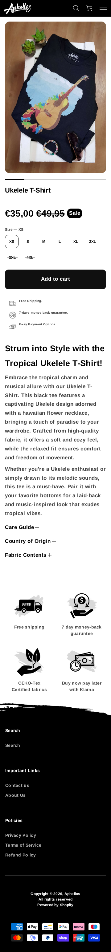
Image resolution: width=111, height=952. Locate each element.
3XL (12, 257)
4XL (30, 257)
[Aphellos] (17, 8)
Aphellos (72, 894)
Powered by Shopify (55, 905)
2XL (92, 241)
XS (11, 241)
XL (75, 241)
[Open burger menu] (103, 8)
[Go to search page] (76, 8)
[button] (76, 8)
